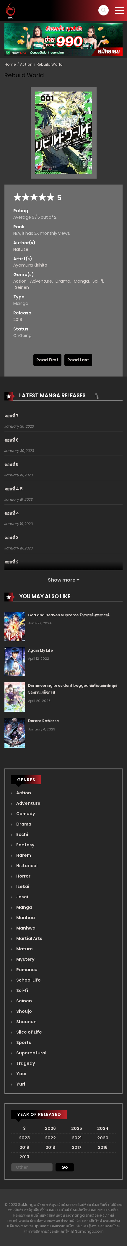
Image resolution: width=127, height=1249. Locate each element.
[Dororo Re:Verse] (14, 732)
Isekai (22, 886)
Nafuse (20, 249)
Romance (26, 970)
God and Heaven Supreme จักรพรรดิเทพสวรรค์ (69, 615)
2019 (17, 319)
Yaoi (20, 1074)
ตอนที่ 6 (11, 440)
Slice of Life (28, 1032)
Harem (23, 855)
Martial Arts (28, 938)
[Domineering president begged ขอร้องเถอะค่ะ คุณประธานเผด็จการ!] (14, 697)
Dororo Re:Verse (43, 720)
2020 (102, 1138)
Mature (24, 949)
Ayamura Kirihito (30, 265)
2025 (76, 1128)
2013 (24, 1157)
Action (26, 64)
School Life (28, 980)
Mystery (25, 959)
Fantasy (25, 845)
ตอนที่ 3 (11, 538)
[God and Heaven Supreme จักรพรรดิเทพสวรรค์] (14, 626)
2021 (77, 1138)
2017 (77, 1147)
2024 (102, 1128)
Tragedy (25, 1063)
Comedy (25, 814)
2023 (24, 1138)
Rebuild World (50, 64)
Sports (23, 1042)
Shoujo (23, 1011)
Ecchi (21, 834)
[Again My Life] (14, 661)
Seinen (22, 287)
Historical (26, 866)
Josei (21, 897)
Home (10, 64)
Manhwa (25, 928)
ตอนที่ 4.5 (13, 489)
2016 (103, 1147)
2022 (50, 1138)
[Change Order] (97, 395)
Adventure (41, 281)
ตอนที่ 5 (11, 464)
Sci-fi (97, 281)
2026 (50, 1128)
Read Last (78, 360)
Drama (63, 281)
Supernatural (30, 1053)
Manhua (25, 918)
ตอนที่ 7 (11, 416)
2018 (50, 1147)
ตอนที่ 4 (11, 513)
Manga (81, 281)
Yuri (20, 1084)
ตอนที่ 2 (11, 562)
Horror (22, 876)
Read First (47, 360)
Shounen (26, 1022)
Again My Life (40, 650)
